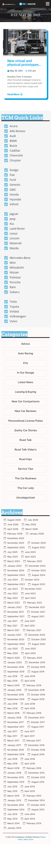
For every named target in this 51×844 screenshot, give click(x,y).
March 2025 (13, 561)
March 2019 (13, 685)
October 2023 (32, 579)
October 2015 (38, 777)
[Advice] (25, 344)
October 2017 (38, 722)
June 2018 (29, 703)
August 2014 (37, 809)
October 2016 (38, 749)
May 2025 (12, 556)
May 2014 (12, 818)
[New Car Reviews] (25, 411)
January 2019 (14, 690)
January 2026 (37, 533)
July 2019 (12, 676)
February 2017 (33, 740)
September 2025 (16, 547)
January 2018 (14, 717)
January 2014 (14, 828)
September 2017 (15, 726)
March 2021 (13, 630)
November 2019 (15, 667)
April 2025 (30, 556)
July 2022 (12, 593)
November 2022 (33, 588)
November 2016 (15, 749)
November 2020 (15, 639)
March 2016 (13, 768)
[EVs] (25, 363)
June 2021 (29, 621)
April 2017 (29, 736)
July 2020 (12, 648)
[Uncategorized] (25, 498)
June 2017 (29, 731)
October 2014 (38, 805)
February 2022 (34, 602)
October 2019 (38, 667)
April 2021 (29, 625)
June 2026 (12, 524)
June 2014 (29, 814)
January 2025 (14, 565)
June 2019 (29, 676)
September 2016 (15, 754)
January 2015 (14, 800)
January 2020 (14, 662)
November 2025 (15, 542)
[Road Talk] (25, 440)
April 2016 (29, 763)
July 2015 (12, 786)
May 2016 (12, 763)
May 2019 (12, 680)
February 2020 (34, 657)
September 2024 (16, 575)
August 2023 (38, 584)
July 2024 (12, 579)
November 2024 (15, 570)
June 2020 (30, 648)
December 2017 (36, 717)
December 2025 (15, 538)
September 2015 (15, 782)
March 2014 (13, 823)
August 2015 (37, 782)
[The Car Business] (25, 478)
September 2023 (16, 584)
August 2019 (37, 671)
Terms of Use (28, 839)
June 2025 (30, 552)
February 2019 (34, 685)
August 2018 (37, 699)
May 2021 (12, 625)
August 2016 (37, 754)
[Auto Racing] (25, 354)
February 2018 (34, 713)
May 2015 (12, 791)
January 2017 (14, 745)
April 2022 (30, 598)
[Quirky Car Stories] (25, 430)
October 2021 (38, 611)
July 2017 (12, 731)
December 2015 (36, 772)
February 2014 (34, 823)
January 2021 (14, 634)
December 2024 (37, 565)
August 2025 (38, 547)
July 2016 (12, 759)
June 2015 (29, 786)
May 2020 (12, 653)
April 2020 (30, 653)
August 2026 (14, 519)
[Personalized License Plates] (25, 421)
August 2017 (37, 726)
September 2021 (15, 616)
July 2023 (12, 588)
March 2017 (13, 740)
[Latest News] (25, 382)
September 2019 (15, 671)
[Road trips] (25, 459)
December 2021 (37, 607)
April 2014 (29, 818)
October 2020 (38, 639)
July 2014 (12, 814)
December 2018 (36, 690)
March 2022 (13, 602)
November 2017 (15, 722)
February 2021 (34, 630)
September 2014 (15, 809)
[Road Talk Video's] (25, 450)
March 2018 (13, 713)
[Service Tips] (25, 469)
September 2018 (15, 699)
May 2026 (30, 524)
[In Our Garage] (25, 373)
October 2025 (38, 542)
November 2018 (15, 694)
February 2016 (34, 768)
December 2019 (37, 662)
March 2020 (13, 657)
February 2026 (14, 533)
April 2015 (29, 791)
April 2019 (29, 680)
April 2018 (29, 708)
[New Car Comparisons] (25, 402)
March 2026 (31, 529)
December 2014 (36, 800)
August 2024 (38, 575)
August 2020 (38, 644)
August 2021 (37, 616)
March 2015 (13, 795)
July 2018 (12, 703)
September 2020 (16, 644)
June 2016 (29, 759)
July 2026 (33, 519)
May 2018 (12, 708)
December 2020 (36, 634)
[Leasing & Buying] (25, 392)
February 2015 (34, 795)
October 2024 (38, 570)
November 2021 (15, 611)
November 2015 (15, 777)
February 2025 (34, 561)
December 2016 (36, 745)
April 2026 (12, 529)
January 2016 (14, 772)
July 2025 (12, 552)
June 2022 (30, 593)
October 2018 (38, 694)
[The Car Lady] (25, 488)
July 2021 (12, 621)
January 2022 (14, 607)
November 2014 (15, 805)
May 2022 (12, 598)
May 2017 (12, 736)
